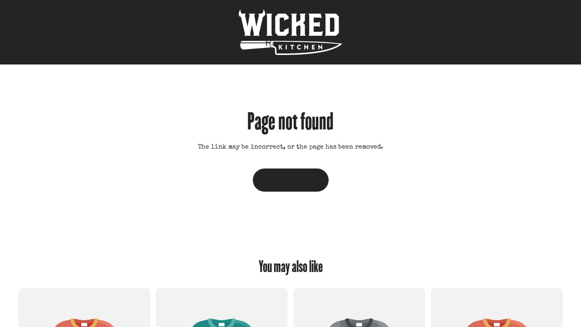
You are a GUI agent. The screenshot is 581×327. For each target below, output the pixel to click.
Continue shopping (291, 180)
